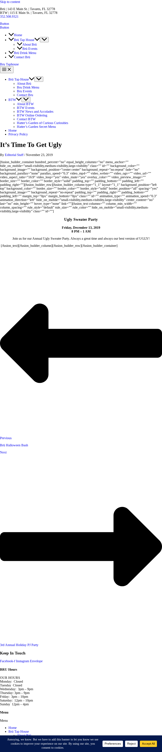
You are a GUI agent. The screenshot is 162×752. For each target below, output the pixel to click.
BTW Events (25, 108)
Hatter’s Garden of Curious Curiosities (42, 123)
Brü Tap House (18, 79)
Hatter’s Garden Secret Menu (36, 126)
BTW (12, 100)
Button (4, 27)
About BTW (25, 104)
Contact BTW (26, 119)
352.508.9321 (9, 16)
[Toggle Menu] (44, 39)
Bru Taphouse (9, 64)
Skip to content (10, 2)
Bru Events (24, 91)
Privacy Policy (18, 134)
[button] (81, 24)
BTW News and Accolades (35, 111)
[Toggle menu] (38, 79)
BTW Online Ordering (32, 115)
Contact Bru (25, 95)
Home (12, 130)
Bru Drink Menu (28, 87)
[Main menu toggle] (7, 69)
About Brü (24, 83)
